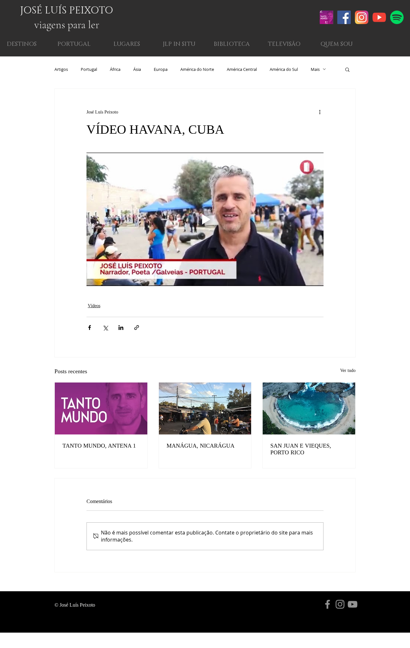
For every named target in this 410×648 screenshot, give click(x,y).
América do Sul (284, 69)
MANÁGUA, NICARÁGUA (200, 445)
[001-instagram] (361, 17)
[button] (336, 44)
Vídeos (94, 305)
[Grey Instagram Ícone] (340, 604)
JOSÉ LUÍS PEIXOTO (66, 10)
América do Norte (197, 69)
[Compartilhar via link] (137, 327)
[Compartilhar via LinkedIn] (121, 327)
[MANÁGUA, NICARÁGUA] (205, 408)
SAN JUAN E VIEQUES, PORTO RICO (300, 449)
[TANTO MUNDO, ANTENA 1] (101, 408)
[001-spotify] (397, 17)
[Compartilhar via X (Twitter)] (105, 327)
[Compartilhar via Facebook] (89, 327)
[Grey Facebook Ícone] (327, 604)
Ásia (137, 69)
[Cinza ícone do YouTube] (352, 604)
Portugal (89, 69)
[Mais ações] (320, 112)
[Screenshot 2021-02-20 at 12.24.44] (326, 17)
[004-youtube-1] (379, 17)
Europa (161, 69)
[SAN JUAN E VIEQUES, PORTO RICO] (309, 408)
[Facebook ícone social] (344, 17)
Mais (315, 69)
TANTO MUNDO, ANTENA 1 (99, 445)
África (115, 69)
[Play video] (205, 219)
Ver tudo (348, 370)
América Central (242, 69)
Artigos (61, 69)
